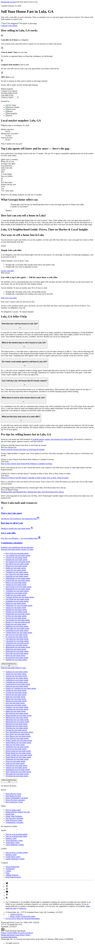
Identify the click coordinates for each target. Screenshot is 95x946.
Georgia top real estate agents (16, 692)
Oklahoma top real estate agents (17, 747)
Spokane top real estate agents (16, 645)
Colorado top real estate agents (17, 682)
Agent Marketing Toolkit (15, 845)
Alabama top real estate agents (17, 672)
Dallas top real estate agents (16, 568)
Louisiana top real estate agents (17, 709)
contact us (22, 908)
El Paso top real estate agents (16, 616)
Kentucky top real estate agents (17, 707)
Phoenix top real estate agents (16, 566)
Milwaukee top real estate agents (17, 628)
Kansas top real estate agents (16, 705)
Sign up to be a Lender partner (17, 852)
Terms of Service (16, 914)
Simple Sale (10, 814)
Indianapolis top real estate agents (18, 589)
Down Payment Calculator (15, 800)
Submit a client (11, 838)
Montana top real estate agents (17, 726)
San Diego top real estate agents (17, 564)
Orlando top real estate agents (16, 612)
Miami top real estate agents (16, 603)
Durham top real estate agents (16, 660)
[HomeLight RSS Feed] (7, 898)
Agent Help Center (12, 843)
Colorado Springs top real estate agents (20, 597)
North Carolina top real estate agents (19, 740)
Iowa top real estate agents (15, 703)
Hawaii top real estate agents (16, 695)
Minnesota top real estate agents (17, 720)
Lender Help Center (13, 857)
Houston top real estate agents (16, 560)
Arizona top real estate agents (16, 676)
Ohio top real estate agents (15, 745)
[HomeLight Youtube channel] (7, 892)
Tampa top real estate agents (16, 608)
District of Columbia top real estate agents (21, 688)
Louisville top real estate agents (17, 630)
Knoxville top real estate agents (17, 653)
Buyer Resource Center (14, 802)
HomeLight (5, 2)
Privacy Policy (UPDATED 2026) (22, 916)
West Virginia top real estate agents (18, 772)
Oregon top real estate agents (16, 749)
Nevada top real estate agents (16, 730)
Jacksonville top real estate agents (18, 580)
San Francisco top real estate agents (18, 587)
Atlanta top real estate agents (16, 585)
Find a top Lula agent (9, 298)
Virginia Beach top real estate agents (19, 633)
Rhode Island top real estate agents (18, 753)
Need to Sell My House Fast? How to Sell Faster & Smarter (23, 449)
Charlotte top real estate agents (17, 572)
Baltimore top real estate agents (17, 626)
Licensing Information (9, 937)
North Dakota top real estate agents (18, 743)
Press (7, 873)
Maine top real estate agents (16, 711)
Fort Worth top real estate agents (17, 599)
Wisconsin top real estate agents (17, 774)
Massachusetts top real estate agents (19, 715)
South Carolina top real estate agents (19, 755)
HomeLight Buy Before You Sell (18, 812)
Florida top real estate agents (16, 690)
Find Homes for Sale (13, 796)
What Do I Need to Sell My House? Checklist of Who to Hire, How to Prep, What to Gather (35, 478)
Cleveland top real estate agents (17, 639)
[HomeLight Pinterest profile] (7, 895)
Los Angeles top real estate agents (18, 555)
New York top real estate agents (17, 553)
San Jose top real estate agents (16, 635)
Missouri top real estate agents (16, 724)
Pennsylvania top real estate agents (18, 751)
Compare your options (9, 26)
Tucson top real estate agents (16, 618)
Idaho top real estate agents (15, 697)
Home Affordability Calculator (17, 798)
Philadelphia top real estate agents (18, 578)
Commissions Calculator (14, 822)
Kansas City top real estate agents (18, 622)
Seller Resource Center (14, 820)
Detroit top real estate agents (16, 649)
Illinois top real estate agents (16, 699)
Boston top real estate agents (16, 624)
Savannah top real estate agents (17, 658)
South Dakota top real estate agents (18, 757)
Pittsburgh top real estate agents (17, 651)
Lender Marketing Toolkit (15, 859)
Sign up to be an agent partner (16, 834)
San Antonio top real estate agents (18, 562)
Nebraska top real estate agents (17, 728)
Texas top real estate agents (15, 761)
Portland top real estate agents (16, 593)
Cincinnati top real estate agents (17, 641)
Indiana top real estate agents (16, 701)
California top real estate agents (17, 680)
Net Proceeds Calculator (14, 818)
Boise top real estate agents (15, 655)
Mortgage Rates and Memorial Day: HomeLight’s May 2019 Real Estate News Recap (32, 492)
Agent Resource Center (14, 840)
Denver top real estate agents (16, 583)
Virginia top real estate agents (16, 768)
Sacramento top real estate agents (18, 620)
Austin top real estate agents (16, 570)
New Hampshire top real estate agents (19, 732)
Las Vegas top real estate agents (17, 574)
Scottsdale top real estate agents (17, 601)
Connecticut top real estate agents (18, 684)
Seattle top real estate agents (16, 595)
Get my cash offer (7, 271)
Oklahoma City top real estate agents (19, 605)
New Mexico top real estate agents (18, 736)
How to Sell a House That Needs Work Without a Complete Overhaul (26, 464)
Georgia (13, 2)
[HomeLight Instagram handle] (7, 889)
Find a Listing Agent (13, 810)
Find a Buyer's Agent (13, 794)
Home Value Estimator (14, 816)
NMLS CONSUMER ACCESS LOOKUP (17, 933)
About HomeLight (12, 867)
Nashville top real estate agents (17, 576)
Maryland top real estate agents (17, 713)
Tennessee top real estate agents (17, 759)
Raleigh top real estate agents (16, 610)
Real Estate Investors (13, 877)
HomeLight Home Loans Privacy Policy (15, 935)
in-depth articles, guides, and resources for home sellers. (53, 439)
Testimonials (10, 869)
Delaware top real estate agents (17, 686)
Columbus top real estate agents (17, 591)
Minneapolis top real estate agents (18, 647)
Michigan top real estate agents (17, 718)
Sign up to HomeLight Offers (16, 836)
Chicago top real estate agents (16, 558)
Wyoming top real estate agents (17, 776)
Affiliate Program (12, 875)
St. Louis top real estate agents (17, 637)
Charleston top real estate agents (17, 643)
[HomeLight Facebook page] (7, 887)
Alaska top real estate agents (16, 674)
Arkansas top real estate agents (17, 678)
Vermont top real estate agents (16, 765)
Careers (8, 871)
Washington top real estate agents (18, 614)
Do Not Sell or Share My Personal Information (23, 918)
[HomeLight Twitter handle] (7, 884)
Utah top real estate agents (15, 763)
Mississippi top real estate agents (17, 722)
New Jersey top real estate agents (18, 734)
